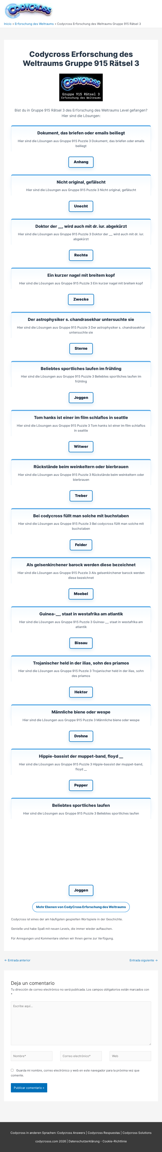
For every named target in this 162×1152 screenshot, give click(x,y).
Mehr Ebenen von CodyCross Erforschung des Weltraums (81, 907)
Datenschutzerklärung (84, 1141)
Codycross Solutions (137, 1133)
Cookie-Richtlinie (115, 1141)
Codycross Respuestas (104, 1133)
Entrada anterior (17, 960)
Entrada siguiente (144, 960)
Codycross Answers (71, 1133)
